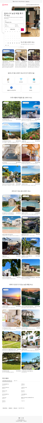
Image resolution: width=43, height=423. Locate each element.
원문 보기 (27, 1)
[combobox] (14, 22)
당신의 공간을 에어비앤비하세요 (32, 4)
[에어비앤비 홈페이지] (5, 4)
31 (8, 45)
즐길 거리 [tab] (15, 380)
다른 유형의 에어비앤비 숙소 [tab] (7, 380)
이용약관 (24, 421)
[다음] (23, 47)
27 (14, 42)
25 (10, 42)
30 (5, 45)
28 (16, 42)
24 (8, 42)
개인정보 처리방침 (19, 421)
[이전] (19, 47)
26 (12, 42)
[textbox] (9, 26)
